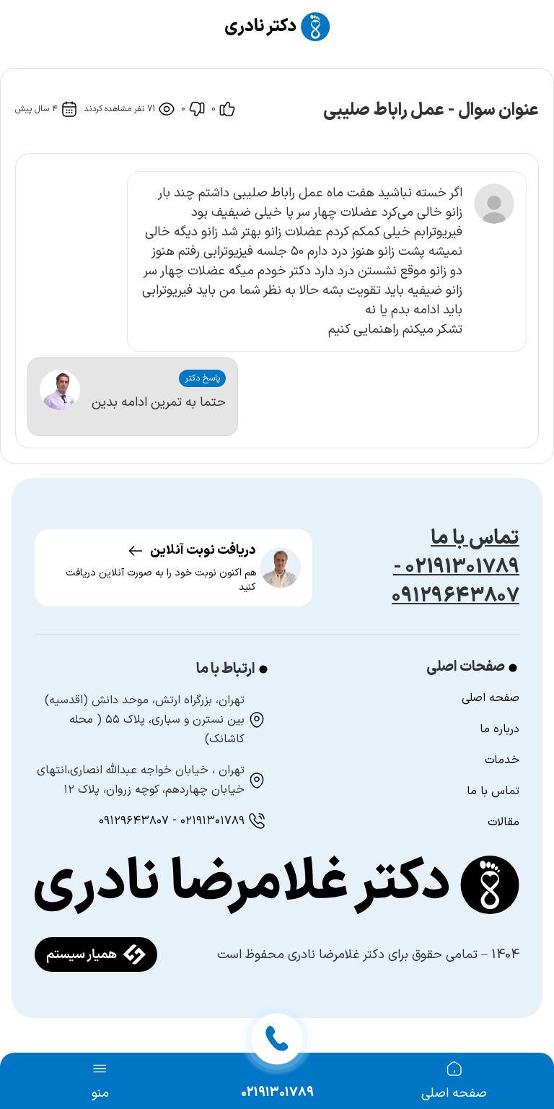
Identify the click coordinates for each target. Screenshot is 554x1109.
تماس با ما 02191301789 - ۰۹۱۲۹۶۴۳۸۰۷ (455, 567)
